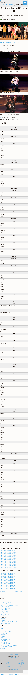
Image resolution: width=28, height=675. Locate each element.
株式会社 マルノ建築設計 (6, 608)
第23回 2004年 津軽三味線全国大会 (8, 586)
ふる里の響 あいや (5, 614)
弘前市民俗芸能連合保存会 (6, 646)
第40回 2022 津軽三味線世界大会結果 (9, 556)
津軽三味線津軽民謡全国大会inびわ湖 (9, 622)
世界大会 (8, 664)
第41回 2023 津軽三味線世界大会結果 (9, 555)
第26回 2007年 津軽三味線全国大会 (8, 582)
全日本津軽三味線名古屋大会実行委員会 (9, 605)
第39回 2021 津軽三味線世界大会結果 (9, 558)
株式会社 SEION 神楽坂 (6, 602)
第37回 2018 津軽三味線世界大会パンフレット (9, 42)
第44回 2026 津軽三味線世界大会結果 (9, 550)
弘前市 (2, 630)
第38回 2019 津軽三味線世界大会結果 (9, 559)
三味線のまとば (4, 612)
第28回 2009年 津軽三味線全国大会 (8, 579)
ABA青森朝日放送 (5, 642)
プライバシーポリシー (21, 666)
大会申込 (21, 660)
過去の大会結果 (21, 663)
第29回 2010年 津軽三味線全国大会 (8, 577)
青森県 (2, 628)
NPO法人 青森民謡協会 (6, 623)
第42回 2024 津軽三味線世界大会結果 (9, 553)
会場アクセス (21, 662)
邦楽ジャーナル (4, 637)
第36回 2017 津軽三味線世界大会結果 (9, 562)
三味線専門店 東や (5, 616)
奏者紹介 (8, 666)
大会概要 (8, 662)
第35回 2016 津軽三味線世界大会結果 (9, 564)
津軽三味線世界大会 (14, 654)
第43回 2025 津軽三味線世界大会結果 (9, 552)
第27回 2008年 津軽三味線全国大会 (8, 580)
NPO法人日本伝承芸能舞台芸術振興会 (9, 645)
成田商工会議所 (4, 604)
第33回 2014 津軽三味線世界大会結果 (9, 567)
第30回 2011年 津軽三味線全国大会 (8, 576)
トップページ (7, 660)
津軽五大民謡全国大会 (5, 610)
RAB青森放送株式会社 (5, 639)
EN (0, 0)
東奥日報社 (3, 619)
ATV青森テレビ (4, 640)
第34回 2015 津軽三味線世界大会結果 (9, 565)
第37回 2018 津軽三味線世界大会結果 (9, 561)
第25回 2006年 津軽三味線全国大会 (8, 583)
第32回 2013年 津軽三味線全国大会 (8, 573)
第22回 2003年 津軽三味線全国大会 (8, 588)
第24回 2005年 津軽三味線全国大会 (8, 585)
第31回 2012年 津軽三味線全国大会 (8, 574)
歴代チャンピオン (4, 545)
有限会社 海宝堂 (4, 611)
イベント (8, 667)
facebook (3, 648)
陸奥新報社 (3, 620)
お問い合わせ (14, 657)
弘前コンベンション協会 (6, 631)
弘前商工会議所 (4, 633)
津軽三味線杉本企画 (5, 607)
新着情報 (8, 663)
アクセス (14, 674)
